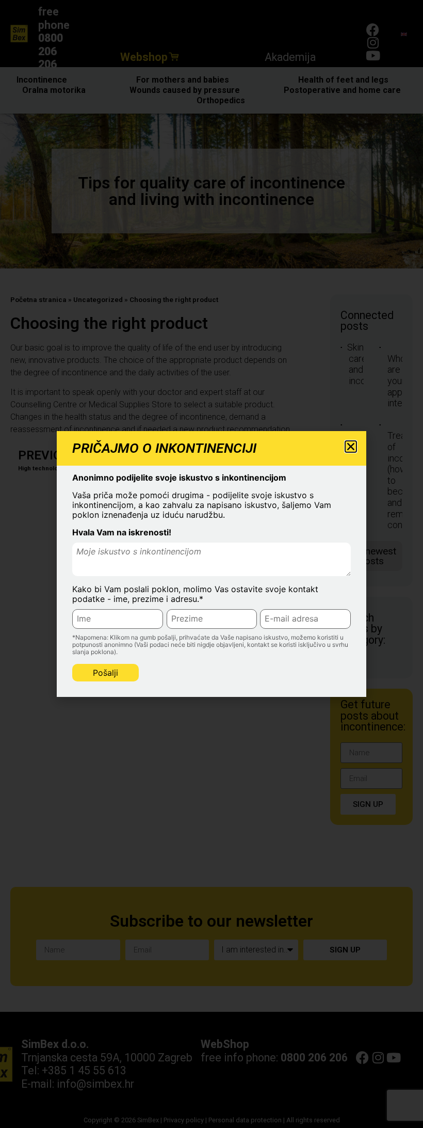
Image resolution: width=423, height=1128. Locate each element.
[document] (211, 564)
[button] (351, 446)
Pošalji (105, 673)
